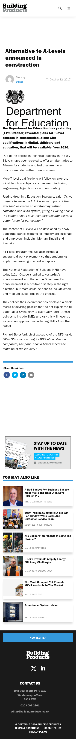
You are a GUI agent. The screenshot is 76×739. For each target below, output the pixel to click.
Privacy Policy (38, 731)
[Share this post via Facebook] (7, 375)
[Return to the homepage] (15, 8)
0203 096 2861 (30, 705)
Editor (19, 81)
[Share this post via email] (31, 375)
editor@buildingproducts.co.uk (30, 711)
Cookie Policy (52, 728)
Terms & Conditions (27, 728)
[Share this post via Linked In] (23, 375)
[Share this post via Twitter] (15, 375)
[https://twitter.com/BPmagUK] (33, 668)
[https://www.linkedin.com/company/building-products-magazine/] (43, 668)
